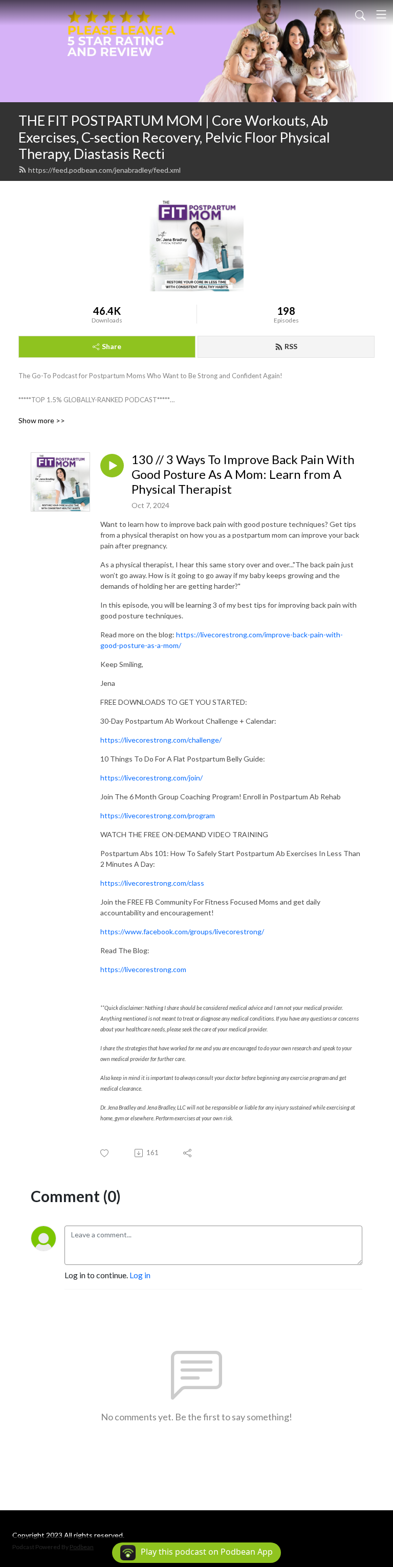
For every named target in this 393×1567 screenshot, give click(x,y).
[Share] (188, 1153)
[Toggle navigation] (381, 14)
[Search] (360, 14)
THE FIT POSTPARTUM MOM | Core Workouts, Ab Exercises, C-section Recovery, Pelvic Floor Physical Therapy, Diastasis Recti (174, 137)
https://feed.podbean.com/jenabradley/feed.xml (104, 170)
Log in (139, 1275)
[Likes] (105, 1153)
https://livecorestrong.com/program (157, 815)
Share (111, 346)
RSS (291, 346)
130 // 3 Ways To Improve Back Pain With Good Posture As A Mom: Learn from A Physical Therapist (243, 474)
